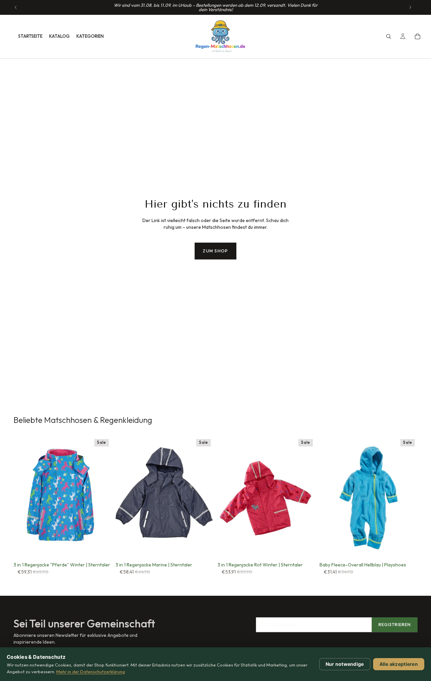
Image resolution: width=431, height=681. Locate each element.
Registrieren (394, 624)
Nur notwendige (345, 664)
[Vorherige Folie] (15, 7)
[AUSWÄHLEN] (101, 549)
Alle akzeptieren (398, 664)
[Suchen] (388, 36)
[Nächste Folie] (410, 7)
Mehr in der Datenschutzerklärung (90, 671)
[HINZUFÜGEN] (203, 549)
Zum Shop (215, 250)
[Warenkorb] (417, 36)
